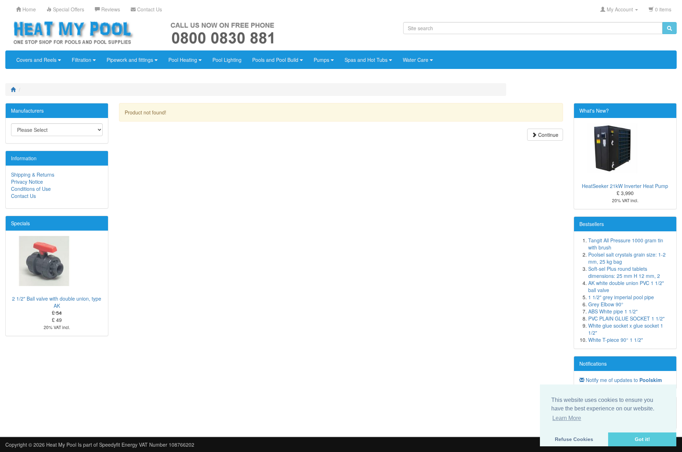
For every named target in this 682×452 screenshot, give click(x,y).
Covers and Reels (37, 59)
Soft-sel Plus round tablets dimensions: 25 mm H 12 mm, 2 (624, 272)
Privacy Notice (27, 181)
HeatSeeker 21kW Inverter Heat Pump (625, 185)
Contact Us (23, 195)
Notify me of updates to (623, 379)
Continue (547, 134)
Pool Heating (183, 59)
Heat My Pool (61, 444)
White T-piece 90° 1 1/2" (615, 339)
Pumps (322, 59)
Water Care (416, 59)
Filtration (82, 59)
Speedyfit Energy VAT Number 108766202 (146, 444)
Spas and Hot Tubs (367, 59)
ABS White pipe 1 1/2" (613, 311)
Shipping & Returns (32, 174)
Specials (20, 223)
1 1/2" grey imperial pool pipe (621, 297)
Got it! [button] (642, 439)
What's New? (594, 110)
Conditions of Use (31, 188)
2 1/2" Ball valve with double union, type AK (56, 302)
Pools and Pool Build (276, 59)
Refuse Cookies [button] (574, 439)
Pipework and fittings (131, 59)
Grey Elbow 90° (605, 304)
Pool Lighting (227, 59)
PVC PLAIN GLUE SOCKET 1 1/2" (626, 318)
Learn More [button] (566, 418)
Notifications (593, 363)
